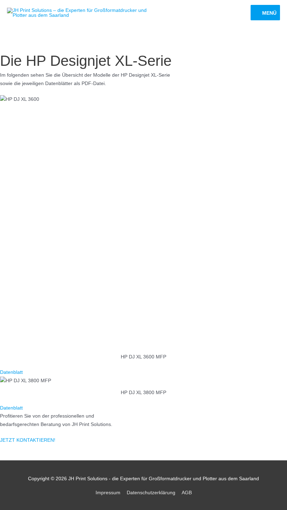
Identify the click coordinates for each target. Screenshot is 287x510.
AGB (187, 492)
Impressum (108, 492)
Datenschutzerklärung (151, 492)
